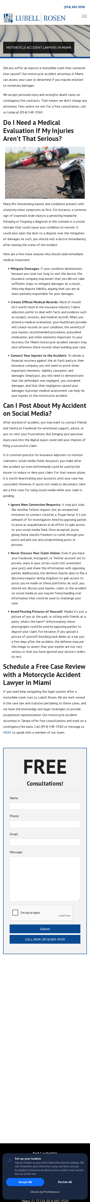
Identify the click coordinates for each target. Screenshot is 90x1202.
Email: (14, 834)
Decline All (65, 1182)
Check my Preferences (44, 1192)
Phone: (14, 816)
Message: (16, 852)
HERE (7, 732)
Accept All (25, 1182)
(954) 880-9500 (74, 7)
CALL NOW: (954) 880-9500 (45, 939)
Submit (45, 929)
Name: (14, 798)
